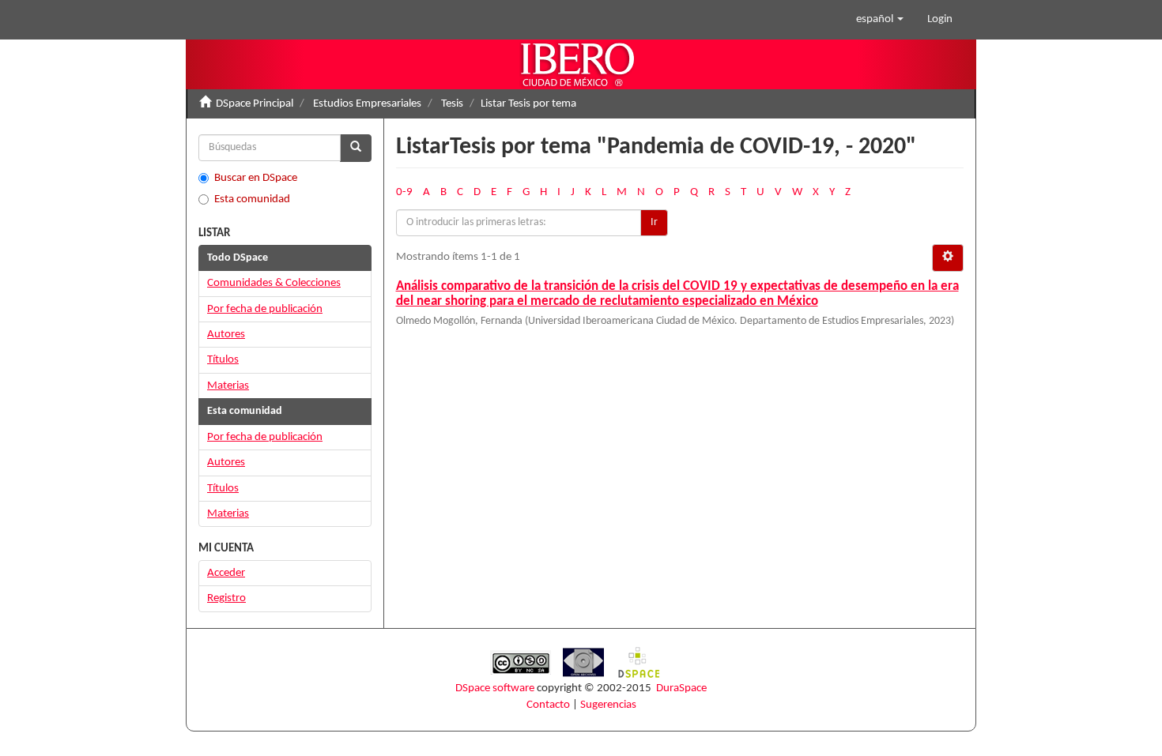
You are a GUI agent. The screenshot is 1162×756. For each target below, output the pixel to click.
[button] (879, 19)
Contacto (548, 705)
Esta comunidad (252, 199)
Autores (226, 334)
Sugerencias (608, 705)
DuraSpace (681, 688)
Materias (228, 386)
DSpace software (494, 688)
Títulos (223, 360)
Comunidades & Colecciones (274, 283)
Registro (226, 598)
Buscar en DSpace (255, 178)
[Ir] (356, 148)
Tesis (452, 104)
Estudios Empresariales (367, 104)
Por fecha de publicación (265, 309)
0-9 (404, 192)
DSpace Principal (254, 104)
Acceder (226, 573)
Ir (654, 222)
